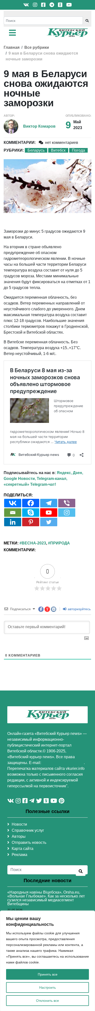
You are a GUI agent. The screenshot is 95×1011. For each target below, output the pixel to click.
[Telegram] (48, 503)
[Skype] (30, 512)
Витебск (58, 150)
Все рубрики (36, 47)
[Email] (12, 512)
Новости (19, 824)
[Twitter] (48, 522)
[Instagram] (66, 512)
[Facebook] (30, 503)
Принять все (47, 974)
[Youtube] (48, 512)
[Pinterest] (30, 522)
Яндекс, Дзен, (70, 473)
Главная (11, 47)
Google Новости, (20, 479)
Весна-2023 (34, 543)
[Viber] (66, 503)
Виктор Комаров (39, 126)
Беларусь (36, 150)
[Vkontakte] (12, 503)
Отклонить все (47, 1001)
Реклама (19, 855)
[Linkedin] (12, 522)
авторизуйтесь (79, 609)
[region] (47, 961)
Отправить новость (29, 842)
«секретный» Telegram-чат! (30, 484)
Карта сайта (22, 849)
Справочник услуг (28, 830)
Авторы (19, 836)
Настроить (47, 987)
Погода (78, 150)
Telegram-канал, (52, 479)
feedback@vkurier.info (63, 763)
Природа (60, 543)
